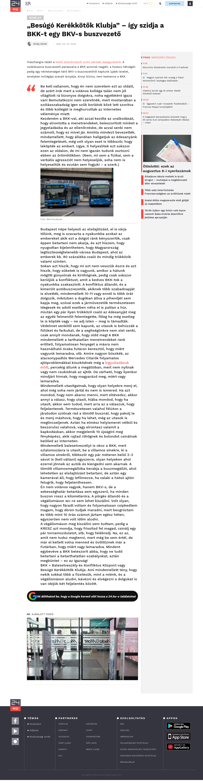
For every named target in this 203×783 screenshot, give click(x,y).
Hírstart (63, 730)
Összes (171, 57)
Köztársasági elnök (127, 3)
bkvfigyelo (75, 10)
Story (89, 730)
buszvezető (56, 10)
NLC (60, 756)
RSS (122, 724)
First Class (65, 743)
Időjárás (109, 3)
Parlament (94, 3)
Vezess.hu (64, 737)
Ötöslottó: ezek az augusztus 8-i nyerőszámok (167, 168)
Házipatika (91, 724)
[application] (82, 649)
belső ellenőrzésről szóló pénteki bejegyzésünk (88, 62)
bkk (31, 10)
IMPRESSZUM (126, 737)
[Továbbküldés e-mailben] (13, 68)
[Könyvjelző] (13, 78)
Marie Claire (93, 749)
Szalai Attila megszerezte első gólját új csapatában (167, 202)
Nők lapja (91, 743)
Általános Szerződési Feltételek (138, 756)
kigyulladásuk (117, 363)
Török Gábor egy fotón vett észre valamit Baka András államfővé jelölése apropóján (165, 214)
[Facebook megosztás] (13, 60)
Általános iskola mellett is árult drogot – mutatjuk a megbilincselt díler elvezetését (166, 180)
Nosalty (63, 749)
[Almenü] (28, 3)
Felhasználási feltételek (134, 743)
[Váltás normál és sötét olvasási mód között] (160, 3)
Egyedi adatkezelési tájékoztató (138, 749)
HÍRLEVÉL (125, 730)
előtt (44, 367)
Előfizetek (174, 3)
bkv (42, 10)
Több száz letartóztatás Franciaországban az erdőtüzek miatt (167, 192)
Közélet (35, 17)
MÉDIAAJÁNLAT (127, 762)
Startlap (63, 724)
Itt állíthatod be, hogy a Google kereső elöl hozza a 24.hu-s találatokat (86, 596)
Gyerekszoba (93, 737)
